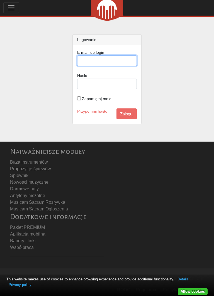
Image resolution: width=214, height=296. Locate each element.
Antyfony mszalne (27, 195)
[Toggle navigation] (11, 7)
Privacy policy (20, 285)
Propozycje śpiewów (30, 168)
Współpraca (22, 247)
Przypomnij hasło (92, 111)
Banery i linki (23, 240)
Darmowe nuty (24, 188)
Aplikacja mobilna (27, 234)
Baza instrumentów (29, 162)
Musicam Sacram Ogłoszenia (39, 209)
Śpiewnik (19, 175)
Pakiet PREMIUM (27, 227)
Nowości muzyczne (29, 182)
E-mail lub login (90, 52)
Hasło (82, 75)
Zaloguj (126, 113)
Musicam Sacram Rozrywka (37, 202)
